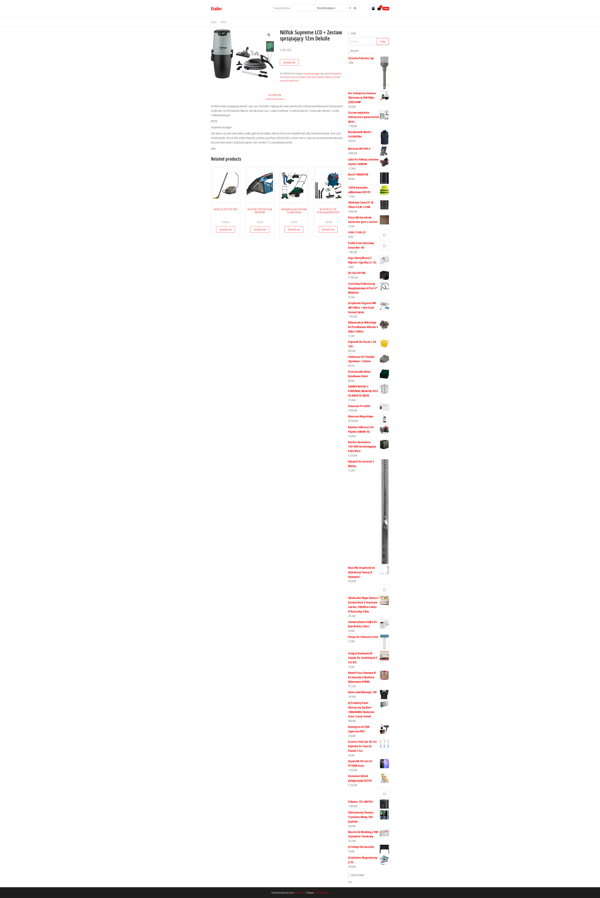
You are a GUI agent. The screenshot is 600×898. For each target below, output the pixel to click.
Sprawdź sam (289, 62)
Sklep (214, 22)
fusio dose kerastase (298, 76)
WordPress (299, 892)
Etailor (216, 9)
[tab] (277, 95)
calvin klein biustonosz (332, 73)
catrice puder (285, 76)
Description (275, 95)
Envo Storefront (321, 892)
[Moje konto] (373, 8)
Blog (224, 22)
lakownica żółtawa (323, 76)
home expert (311, 76)
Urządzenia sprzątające (311, 73)
